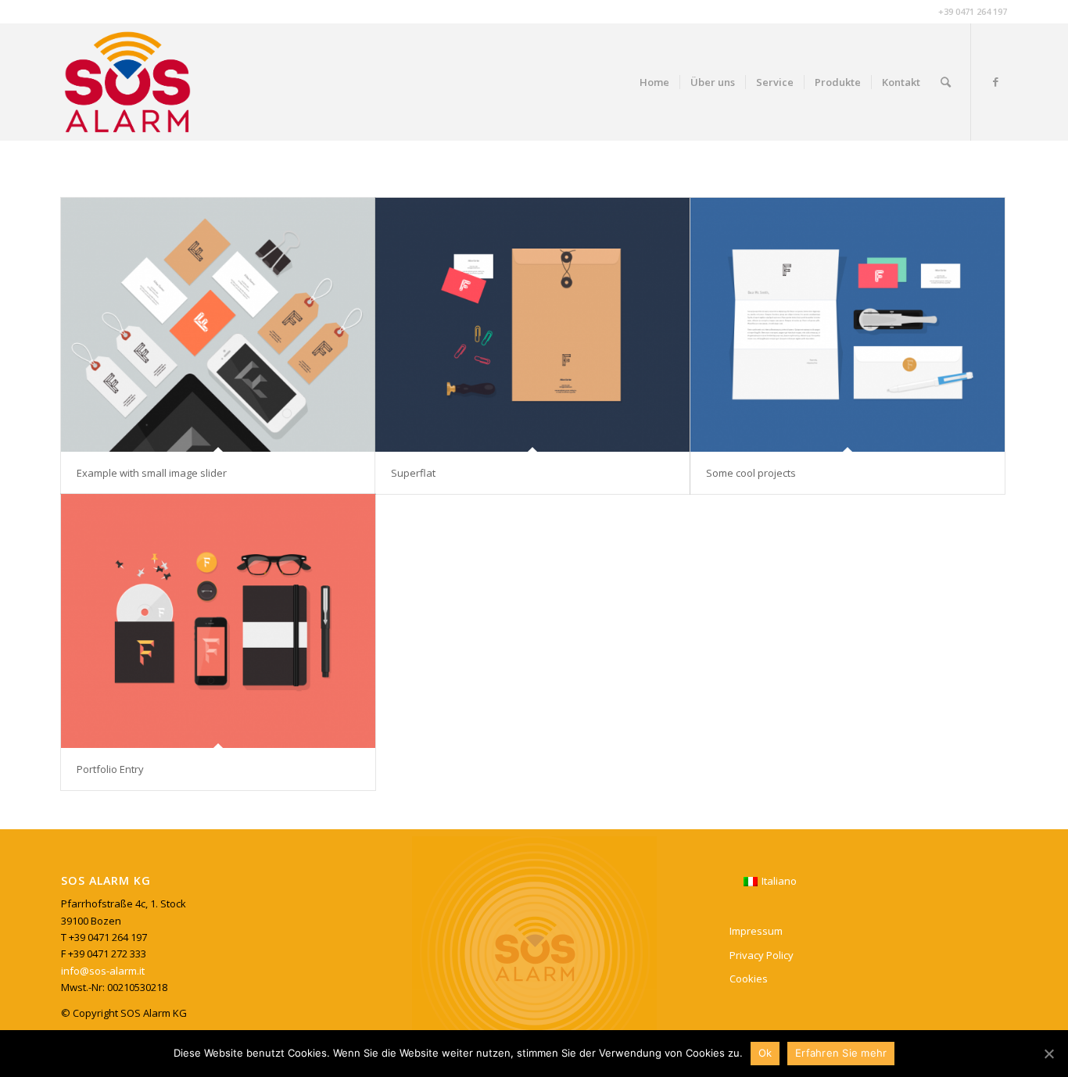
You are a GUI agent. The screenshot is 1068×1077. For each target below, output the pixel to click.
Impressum (756, 931)
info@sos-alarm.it (103, 971)
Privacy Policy (761, 955)
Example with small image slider (152, 473)
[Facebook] (995, 81)
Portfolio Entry (110, 769)
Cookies (748, 978)
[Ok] (1048, 1053)
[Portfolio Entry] (218, 621)
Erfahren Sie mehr (841, 1053)
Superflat (413, 473)
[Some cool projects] (847, 325)
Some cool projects (751, 473)
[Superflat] (532, 325)
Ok (765, 1053)
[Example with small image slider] (218, 325)
